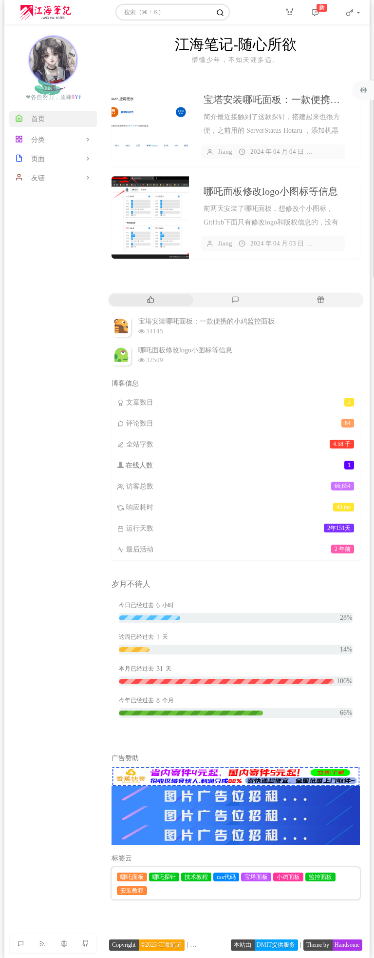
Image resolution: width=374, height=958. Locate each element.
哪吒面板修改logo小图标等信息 (271, 191)
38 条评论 (334, 243)
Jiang (225, 151)
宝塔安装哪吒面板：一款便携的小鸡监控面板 (206, 321)
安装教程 (132, 890)
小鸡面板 (288, 877)
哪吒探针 (164, 877)
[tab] (150, 300)
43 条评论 (334, 151)
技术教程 (196, 877)
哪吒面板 (132, 877)
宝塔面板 (256, 877)
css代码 (226, 877)
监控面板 (320, 877)
